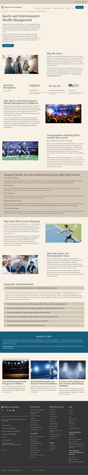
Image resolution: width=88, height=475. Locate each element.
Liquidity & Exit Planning (35, 450)
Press (70, 416)
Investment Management (35, 415)
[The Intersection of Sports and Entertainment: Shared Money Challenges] (72, 379)
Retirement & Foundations (55, 434)
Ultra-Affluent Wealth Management (37, 409)
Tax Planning (32, 418)
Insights (67, 8)
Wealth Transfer (33, 445)
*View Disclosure (4, 450)
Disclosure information (7, 90)
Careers (70, 414)
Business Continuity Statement (75, 439)
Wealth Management (46, 8)
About (72, 8)
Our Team (78, 2)
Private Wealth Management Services (17, 11)
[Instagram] (8, 410)
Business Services (53, 409)
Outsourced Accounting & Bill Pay (37, 455)
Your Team (71, 409)
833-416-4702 (13, 434)
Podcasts (51, 450)
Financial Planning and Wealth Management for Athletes (14, 382)
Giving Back (71, 421)
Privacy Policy (34, 470)
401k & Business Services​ (58, 8)
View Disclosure (72, 457)
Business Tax (52, 414)
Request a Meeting (6, 425)
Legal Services (52, 421)
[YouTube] (13, 410)
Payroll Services (53, 419)
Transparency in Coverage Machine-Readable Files (76, 447)
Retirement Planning (34, 425)
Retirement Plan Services (55, 436)
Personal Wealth (35, 407)
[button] (85, 7)
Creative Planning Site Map (74, 428)
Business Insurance (53, 426)
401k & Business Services (57, 407)
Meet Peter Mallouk (73, 419)
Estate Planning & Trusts (35, 420)
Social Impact (33, 457)
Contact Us (79, 7)
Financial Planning (34, 422)
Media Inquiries (72, 423)
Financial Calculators (54, 448)
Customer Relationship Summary (77, 443)
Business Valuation (34, 452)
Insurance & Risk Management (36, 427)
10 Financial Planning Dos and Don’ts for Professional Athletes (44, 382)
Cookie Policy (41, 470)
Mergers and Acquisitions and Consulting (56, 431)
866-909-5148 (12, 428)
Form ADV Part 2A (74, 441)
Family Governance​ (34, 448)
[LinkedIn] (10, 410)
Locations (71, 412)
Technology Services (54, 423)
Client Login (4, 437)
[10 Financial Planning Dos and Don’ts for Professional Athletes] (44, 379)
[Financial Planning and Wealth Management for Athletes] (15, 379)
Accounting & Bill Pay (54, 416)
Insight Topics (52, 445)
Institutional (52, 438)
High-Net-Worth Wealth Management (35, 413)
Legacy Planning (33, 438)
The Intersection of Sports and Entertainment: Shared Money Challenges (71, 383)
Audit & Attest (53, 412)
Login (85, 2)
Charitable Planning (34, 441)
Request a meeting (8, 346)
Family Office (37, 8)
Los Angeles (34, 238)
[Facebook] (2, 410)
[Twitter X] (5, 410)
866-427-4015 (17, 431)
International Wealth (6, 440)
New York (25, 238)
